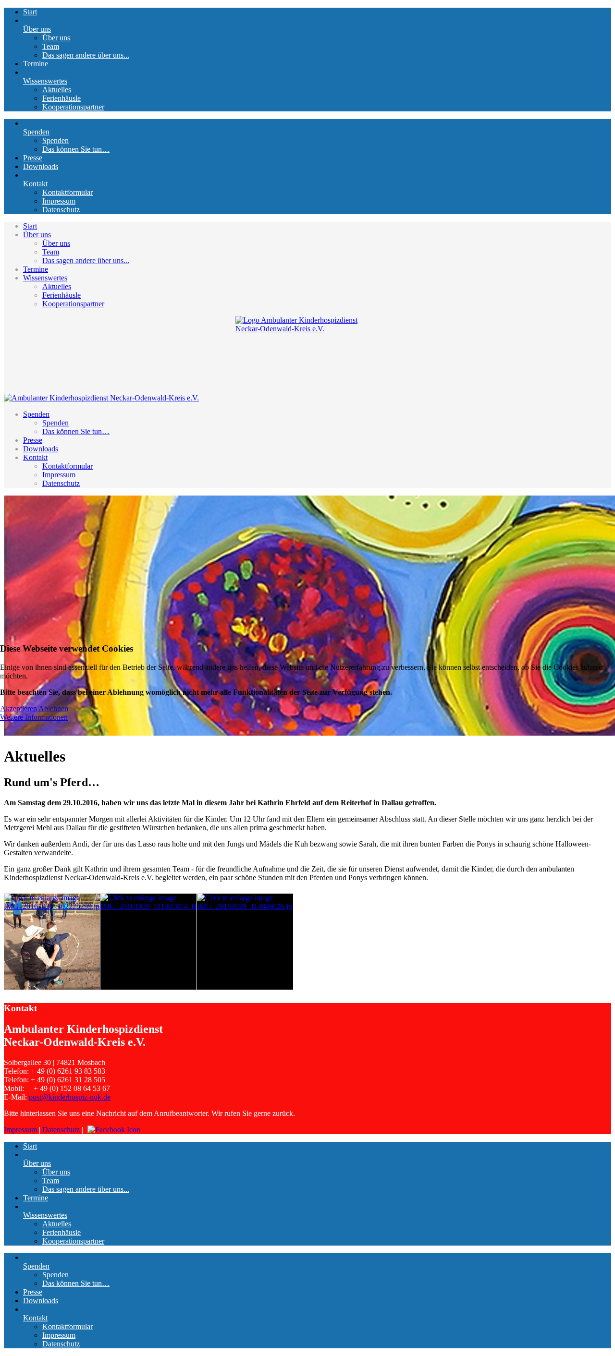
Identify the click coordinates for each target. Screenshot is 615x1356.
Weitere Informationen (34, 717)
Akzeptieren (18, 708)
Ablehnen (53, 708)
